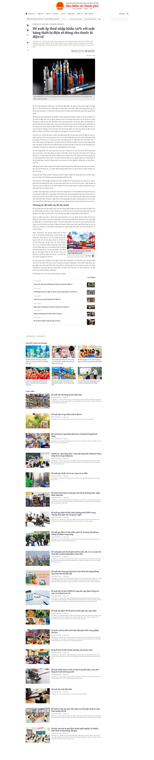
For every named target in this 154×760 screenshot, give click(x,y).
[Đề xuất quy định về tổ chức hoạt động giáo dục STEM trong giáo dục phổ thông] (90, 351)
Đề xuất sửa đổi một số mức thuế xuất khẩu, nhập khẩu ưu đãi (79, 252)
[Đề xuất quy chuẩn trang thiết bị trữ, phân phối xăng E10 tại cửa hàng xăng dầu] (64, 373)
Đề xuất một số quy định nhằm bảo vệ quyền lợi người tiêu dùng (74, 435)
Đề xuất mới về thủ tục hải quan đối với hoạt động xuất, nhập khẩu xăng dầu (75, 494)
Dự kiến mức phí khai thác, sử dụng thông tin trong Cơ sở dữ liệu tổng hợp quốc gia (37, 361)
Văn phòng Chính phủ (91, 19)
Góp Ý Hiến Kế (89, 13)
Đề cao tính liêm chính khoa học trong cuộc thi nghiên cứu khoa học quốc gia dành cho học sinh (63, 361)
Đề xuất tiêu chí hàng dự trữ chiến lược (66, 395)
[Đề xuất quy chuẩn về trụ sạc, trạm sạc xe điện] (38, 479)
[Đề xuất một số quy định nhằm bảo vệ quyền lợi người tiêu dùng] (38, 440)
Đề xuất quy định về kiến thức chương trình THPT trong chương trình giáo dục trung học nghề (73, 514)
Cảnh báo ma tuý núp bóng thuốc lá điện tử (47, 299)
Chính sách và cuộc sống (41, 24)
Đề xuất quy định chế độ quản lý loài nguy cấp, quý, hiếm (73, 611)
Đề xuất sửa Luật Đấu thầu (61, 689)
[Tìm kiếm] (127, 14)
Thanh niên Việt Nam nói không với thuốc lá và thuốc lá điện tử (53, 284)
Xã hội (63, 13)
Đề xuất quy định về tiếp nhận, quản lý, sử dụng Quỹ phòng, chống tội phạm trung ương (75, 533)
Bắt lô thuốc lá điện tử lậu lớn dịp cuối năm (47, 321)
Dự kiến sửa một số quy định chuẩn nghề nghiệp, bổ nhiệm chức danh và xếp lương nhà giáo (74, 730)
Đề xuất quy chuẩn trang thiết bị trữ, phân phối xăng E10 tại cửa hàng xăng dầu (63, 383)
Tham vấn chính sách (57, 24)
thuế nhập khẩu (31, 336)
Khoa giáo (71, 13)
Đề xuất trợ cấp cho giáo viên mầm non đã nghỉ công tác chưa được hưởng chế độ (75, 710)
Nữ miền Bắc (91, 51)
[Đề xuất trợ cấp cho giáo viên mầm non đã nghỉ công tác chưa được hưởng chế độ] (38, 715)
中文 (91, 8)
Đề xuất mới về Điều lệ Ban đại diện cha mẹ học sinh (72, 650)
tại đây (63, 274)
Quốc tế (79, 13)
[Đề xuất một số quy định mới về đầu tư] (38, 420)
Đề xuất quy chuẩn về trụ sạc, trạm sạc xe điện (69, 473)
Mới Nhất (122, 13)
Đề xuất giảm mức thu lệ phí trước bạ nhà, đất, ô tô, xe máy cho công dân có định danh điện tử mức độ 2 (76, 553)
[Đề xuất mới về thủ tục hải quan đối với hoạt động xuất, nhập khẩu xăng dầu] (38, 499)
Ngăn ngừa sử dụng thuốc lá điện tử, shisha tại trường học (51, 307)
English (86, 8)
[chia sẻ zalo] (28, 30)
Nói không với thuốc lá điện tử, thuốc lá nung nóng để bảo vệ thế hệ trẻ (55, 292)
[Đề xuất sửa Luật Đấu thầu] (38, 695)
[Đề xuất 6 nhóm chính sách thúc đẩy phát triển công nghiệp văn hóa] (38, 636)
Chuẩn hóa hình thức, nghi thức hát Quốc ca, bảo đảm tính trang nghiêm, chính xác (37, 383)
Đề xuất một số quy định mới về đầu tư (66, 414)
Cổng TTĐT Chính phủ (76, 19)
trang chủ (31, 13)
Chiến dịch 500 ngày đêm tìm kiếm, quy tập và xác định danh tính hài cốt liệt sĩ (45, 19)
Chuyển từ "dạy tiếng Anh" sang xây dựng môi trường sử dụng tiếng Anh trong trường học (76, 455)
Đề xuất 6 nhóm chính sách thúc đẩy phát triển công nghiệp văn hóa (75, 631)
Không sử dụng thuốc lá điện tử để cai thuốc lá (48, 314)
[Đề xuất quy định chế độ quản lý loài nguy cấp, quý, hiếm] (38, 617)
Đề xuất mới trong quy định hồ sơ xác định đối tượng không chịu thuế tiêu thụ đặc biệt (75, 572)
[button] (63, 19)
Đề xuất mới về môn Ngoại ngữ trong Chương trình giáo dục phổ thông (89, 382)
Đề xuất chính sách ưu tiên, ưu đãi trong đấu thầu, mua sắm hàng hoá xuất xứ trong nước (75, 671)
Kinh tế (48, 13)
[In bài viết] (28, 43)
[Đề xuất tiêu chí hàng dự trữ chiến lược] (38, 401)
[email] (100, 19)
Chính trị (40, 13)
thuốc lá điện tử (41, 336)
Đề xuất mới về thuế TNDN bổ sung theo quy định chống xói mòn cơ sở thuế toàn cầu (75, 592)
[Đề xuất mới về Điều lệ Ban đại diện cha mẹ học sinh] (38, 656)
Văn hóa (55, 13)
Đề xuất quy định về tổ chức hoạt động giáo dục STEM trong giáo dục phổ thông (90, 360)
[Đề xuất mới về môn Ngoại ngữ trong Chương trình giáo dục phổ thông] (90, 373)
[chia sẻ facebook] (28, 25)
